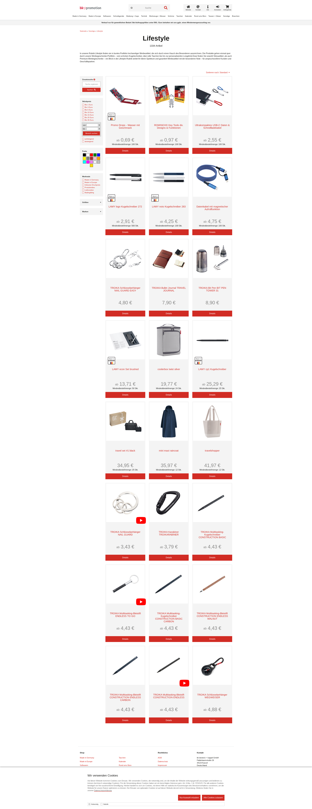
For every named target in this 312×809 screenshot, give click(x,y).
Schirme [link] (171, 16)
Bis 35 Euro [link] (89, 120)
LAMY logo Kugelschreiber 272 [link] (125, 206)
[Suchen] (165, 7)
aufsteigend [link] (89, 139)
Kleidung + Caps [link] (132, 16)
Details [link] (125, 151)
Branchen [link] (235, 16)
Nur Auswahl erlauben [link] (189, 798)
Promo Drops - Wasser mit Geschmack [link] (125, 126)
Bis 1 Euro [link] (89, 105)
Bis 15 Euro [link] (89, 115)
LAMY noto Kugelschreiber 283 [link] (169, 206)
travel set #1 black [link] (125, 450)
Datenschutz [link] (163, 761)
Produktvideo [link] (90, 187)
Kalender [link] (188, 16)
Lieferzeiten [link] (89, 190)
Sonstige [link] (226, 16)
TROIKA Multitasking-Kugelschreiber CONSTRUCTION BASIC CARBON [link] (168, 617)
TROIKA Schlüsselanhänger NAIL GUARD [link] (125, 533)
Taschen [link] (179, 16)
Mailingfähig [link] (89, 193)
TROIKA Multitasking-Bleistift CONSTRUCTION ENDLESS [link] (168, 696)
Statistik (105, 804)
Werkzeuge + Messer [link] (157, 16)
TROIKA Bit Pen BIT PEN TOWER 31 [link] (212, 289)
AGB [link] (160, 758)
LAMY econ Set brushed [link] (125, 369)
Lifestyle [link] (100, 31)
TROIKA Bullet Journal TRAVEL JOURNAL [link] (169, 289)
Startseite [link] (83, 31)
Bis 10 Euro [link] (89, 112)
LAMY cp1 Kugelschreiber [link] (212, 369)
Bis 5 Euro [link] (89, 110)
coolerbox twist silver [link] (169, 369)
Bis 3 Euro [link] (89, 107)
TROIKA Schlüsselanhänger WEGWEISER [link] (212, 696)
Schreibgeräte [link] (118, 16)
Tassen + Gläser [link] (214, 16)
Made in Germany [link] (79, 16)
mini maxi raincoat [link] (169, 450)
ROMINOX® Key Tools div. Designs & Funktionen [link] (168, 126)
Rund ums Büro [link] (200, 16)
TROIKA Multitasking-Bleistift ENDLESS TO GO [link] (125, 614)
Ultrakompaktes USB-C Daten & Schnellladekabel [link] (212, 126)
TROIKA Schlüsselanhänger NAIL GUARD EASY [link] (125, 289)
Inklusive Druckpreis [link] (92, 185)
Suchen (90, 90)
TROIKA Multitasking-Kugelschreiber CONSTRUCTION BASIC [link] (212, 535)
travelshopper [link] (212, 450)
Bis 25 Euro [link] (89, 117)
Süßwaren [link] (107, 16)
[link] (91, 8)
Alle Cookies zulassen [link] (213, 798)
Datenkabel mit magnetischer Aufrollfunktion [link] (212, 208)
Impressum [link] (162, 765)
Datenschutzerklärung (103, 790)
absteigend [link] (89, 141)
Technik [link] (144, 16)
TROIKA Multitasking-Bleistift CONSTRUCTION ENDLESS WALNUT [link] (212, 616)
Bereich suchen (91, 133)
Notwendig (94, 804)
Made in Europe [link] (95, 16)
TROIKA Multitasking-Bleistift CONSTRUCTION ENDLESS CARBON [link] (125, 697)
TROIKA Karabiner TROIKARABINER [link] (169, 533)
